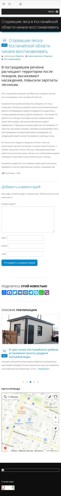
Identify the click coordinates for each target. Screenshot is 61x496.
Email (4, 245)
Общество (47, 56)
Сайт (3, 254)
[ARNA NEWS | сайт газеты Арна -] (30, 6)
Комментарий (8, 204)
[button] (51, 12)
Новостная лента (35, 56)
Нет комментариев (12, 59)
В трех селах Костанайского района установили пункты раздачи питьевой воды (33, 353)
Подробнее (43, 368)
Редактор (20, 56)
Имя (4, 237)
